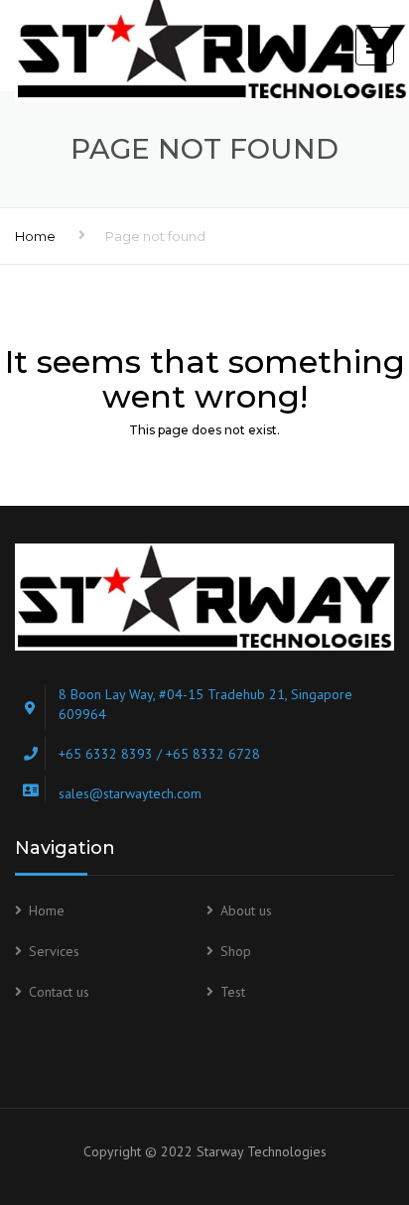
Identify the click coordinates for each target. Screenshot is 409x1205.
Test (232, 992)
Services (54, 951)
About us (246, 910)
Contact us (59, 992)
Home (35, 236)
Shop (235, 951)
